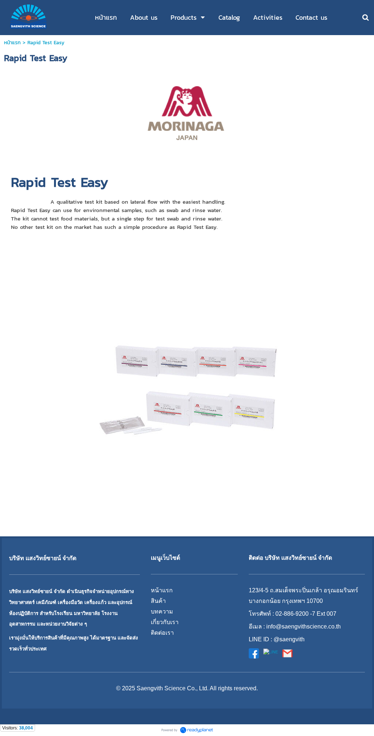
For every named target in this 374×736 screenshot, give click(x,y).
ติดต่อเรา (162, 633)
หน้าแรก (12, 42)
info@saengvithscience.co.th (303, 626)
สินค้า (158, 601)
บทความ (162, 611)
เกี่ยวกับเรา (165, 622)
